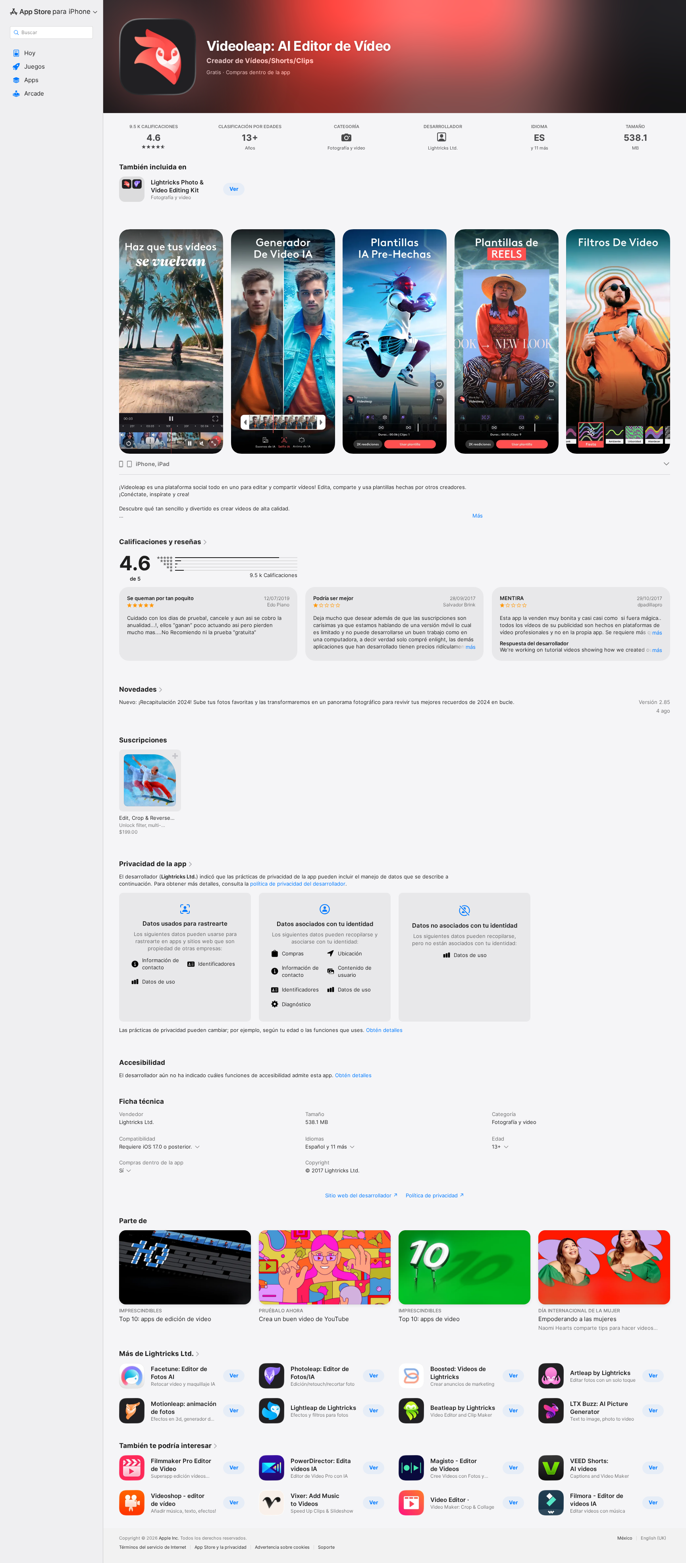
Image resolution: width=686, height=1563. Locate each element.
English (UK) (653, 1538)
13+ (496, 1146)
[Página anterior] (111, 341)
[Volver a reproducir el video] (128, 444)
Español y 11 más (326, 1146)
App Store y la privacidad (221, 1547)
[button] (51, 53)
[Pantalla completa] (213, 444)
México (624, 1538)
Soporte (326, 1547)
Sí (121, 1170)
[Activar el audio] (201, 444)
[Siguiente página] (678, 341)
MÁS (471, 647)
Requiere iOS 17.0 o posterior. (155, 1146)
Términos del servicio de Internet (152, 1547)
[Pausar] (190, 444)
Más (477, 515)
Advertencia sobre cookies (282, 1547)
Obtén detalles (384, 1030)
